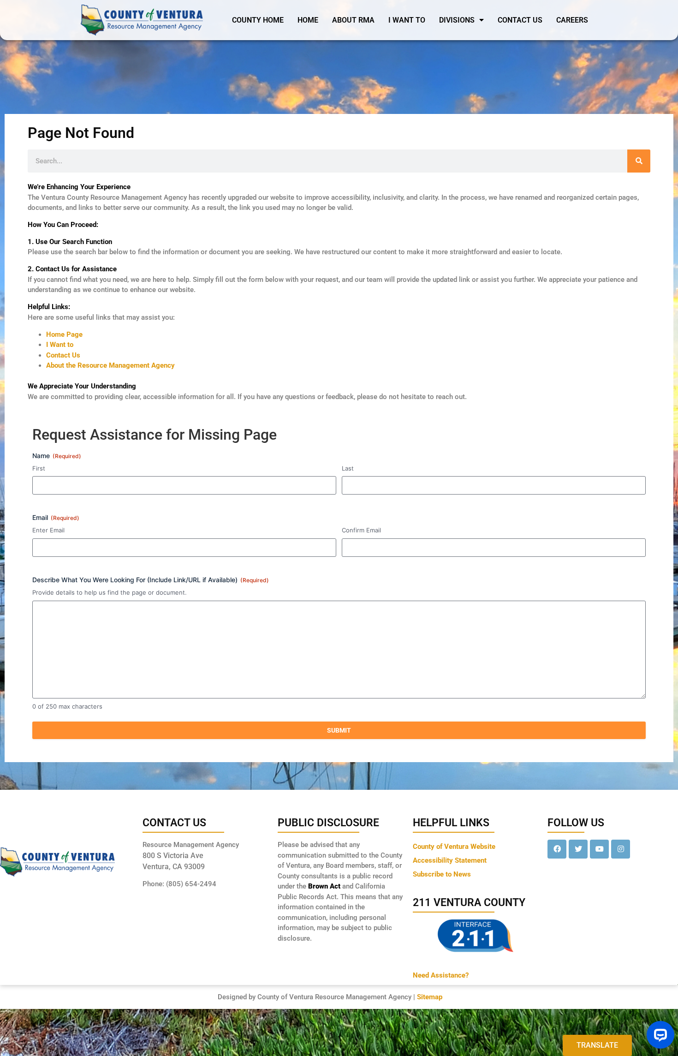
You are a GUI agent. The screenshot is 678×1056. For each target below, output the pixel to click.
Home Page (64, 334)
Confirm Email (361, 530)
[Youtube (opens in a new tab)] (599, 849)
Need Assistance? (441, 975)
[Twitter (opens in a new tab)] (578, 849)
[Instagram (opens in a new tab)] (620, 849)
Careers (572, 20)
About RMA (353, 20)
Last (348, 468)
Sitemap (429, 997)
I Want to (59, 344)
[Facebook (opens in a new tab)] (556, 849)
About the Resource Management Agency (110, 365)
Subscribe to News (442, 874)
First (38, 468)
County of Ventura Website (454, 846)
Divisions (457, 20)
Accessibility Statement (450, 860)
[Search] (638, 161)
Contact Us (520, 20)
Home (307, 20)
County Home (258, 20)
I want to (406, 20)
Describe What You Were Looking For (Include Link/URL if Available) (150, 580)
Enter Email (48, 530)
